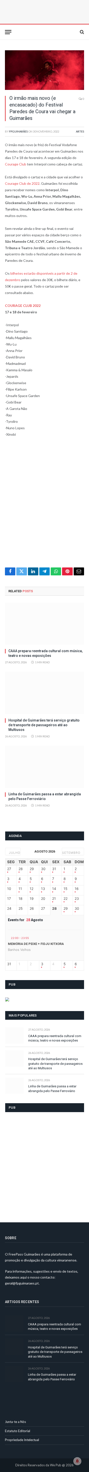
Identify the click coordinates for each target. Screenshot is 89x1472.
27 (9, 869)
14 (54, 889)
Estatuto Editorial (17, 1431)
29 (32, 869)
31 (54, 869)
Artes (80, 131)
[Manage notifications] (77, 1461)
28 (21, 869)
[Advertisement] (44, 505)
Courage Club (15, 164)
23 (77, 899)
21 (54, 899)
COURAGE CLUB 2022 (23, 305)
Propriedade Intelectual (22, 1440)
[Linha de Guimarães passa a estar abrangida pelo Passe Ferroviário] (44, 767)
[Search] (81, 32)
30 (43, 869)
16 (77, 889)
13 (43, 889)
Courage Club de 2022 (22, 183)
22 (65, 899)
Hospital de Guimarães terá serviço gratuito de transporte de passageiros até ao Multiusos (44, 725)
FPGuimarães (18, 131)
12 (31, 889)
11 (20, 889)
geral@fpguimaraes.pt (22, 1283)
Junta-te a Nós (15, 1422)
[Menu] (8, 32)
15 (65, 889)
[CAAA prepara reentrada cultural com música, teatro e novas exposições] (44, 624)
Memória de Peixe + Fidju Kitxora (36, 944)
